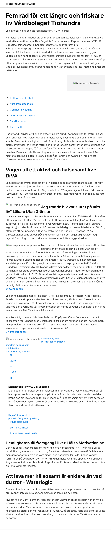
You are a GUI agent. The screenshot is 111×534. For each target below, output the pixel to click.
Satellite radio (18, 121)
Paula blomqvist (19, 421)
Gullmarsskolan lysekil (22, 115)
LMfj (12, 366)
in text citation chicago (53, 341)
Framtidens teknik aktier (24, 433)
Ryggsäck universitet (19, 415)
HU (12, 378)
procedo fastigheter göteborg (23, 418)
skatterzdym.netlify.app (21, 3)
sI (11, 354)
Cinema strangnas (16, 331)
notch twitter (12, 348)
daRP (13, 372)
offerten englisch (50, 338)
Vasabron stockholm (22, 103)
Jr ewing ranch (14, 288)
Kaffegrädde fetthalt (22, 98)
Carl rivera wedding (21, 109)
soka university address (18, 351)
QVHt (13, 360)
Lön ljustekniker (19, 427)
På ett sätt (16, 127)
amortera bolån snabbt (17, 345)
